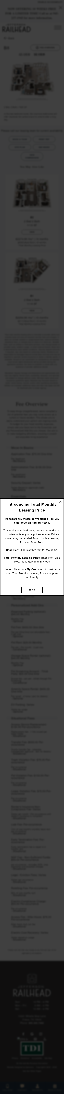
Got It (32, 590)
